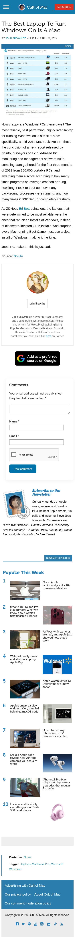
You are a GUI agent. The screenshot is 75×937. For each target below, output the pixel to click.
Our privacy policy (18, 894)
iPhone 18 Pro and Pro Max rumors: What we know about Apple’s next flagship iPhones (24, 612)
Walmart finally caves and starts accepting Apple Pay (23, 659)
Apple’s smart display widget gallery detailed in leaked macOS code (24, 708)
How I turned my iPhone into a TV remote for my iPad (55, 733)
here (48, 336)
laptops (26, 864)
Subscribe (64, 7)
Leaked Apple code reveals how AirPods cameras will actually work (23, 759)
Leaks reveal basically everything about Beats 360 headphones (24, 807)
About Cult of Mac (47, 894)
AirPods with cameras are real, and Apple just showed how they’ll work (57, 636)
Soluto (18, 256)
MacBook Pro (41, 864)
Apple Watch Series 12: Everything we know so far (57, 684)
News (68, 46)
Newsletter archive (58, 558)
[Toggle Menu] (6, 7)
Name (14, 421)
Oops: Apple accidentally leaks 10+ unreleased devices (56, 585)
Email (14, 436)
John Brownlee (15, 38)
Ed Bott (24, 208)
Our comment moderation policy (28, 903)
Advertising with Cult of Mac (25, 885)
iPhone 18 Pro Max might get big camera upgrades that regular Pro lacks (56, 784)
